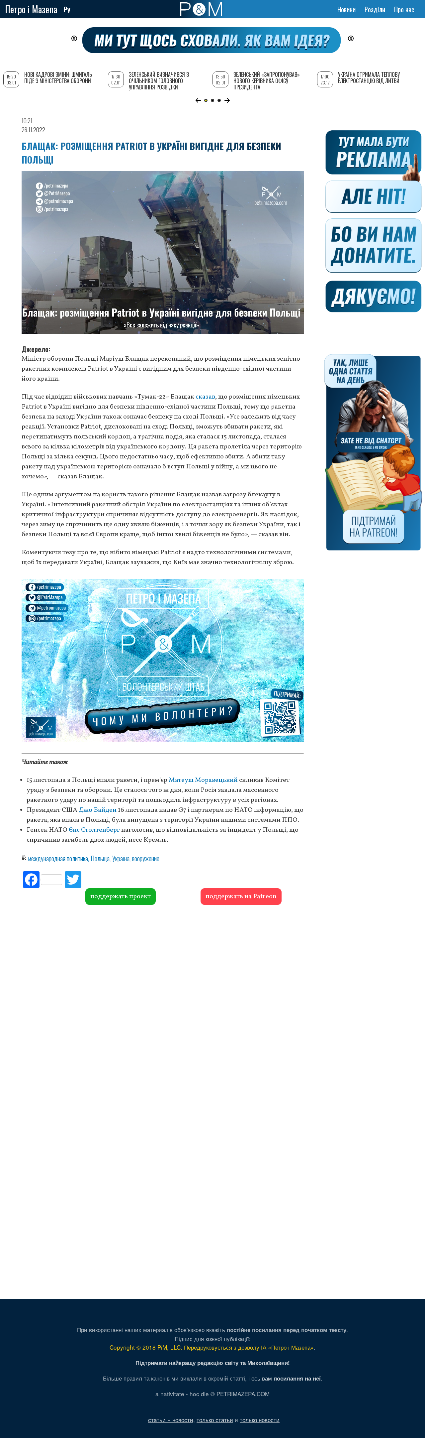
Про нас (404, 9)
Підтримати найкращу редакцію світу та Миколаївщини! (212, 1363)
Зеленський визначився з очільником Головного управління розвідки (159, 80)
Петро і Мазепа (31, 9)
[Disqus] (163, 1006)
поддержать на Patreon (241, 896)
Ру (67, 9)
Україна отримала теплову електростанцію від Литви (369, 77)
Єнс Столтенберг (94, 830)
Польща (100, 858)
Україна (120, 858)
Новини (346, 9)
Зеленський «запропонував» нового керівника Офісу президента (266, 80)
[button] (198, 100)
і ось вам (284, 1378)
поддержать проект (120, 896)
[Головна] (201, 9)
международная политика (58, 858)
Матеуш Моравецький (203, 780)
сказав (205, 397)
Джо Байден (98, 810)
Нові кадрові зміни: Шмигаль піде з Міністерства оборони (58, 77)
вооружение (145, 858)
